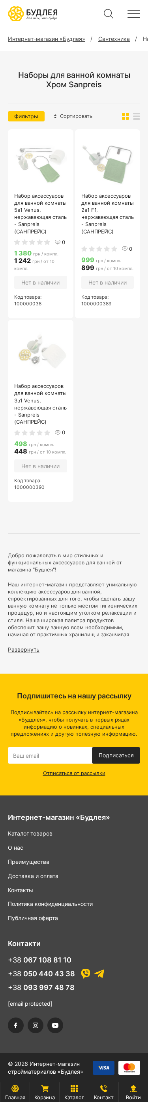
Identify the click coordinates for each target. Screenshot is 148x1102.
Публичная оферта (33, 918)
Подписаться (116, 755)
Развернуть (23, 649)
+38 (39, 960)
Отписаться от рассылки (74, 773)
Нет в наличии (40, 282)
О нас (15, 847)
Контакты (20, 890)
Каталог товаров (30, 833)
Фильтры (26, 116)
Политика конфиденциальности (50, 903)
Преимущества (28, 861)
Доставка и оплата (33, 875)
